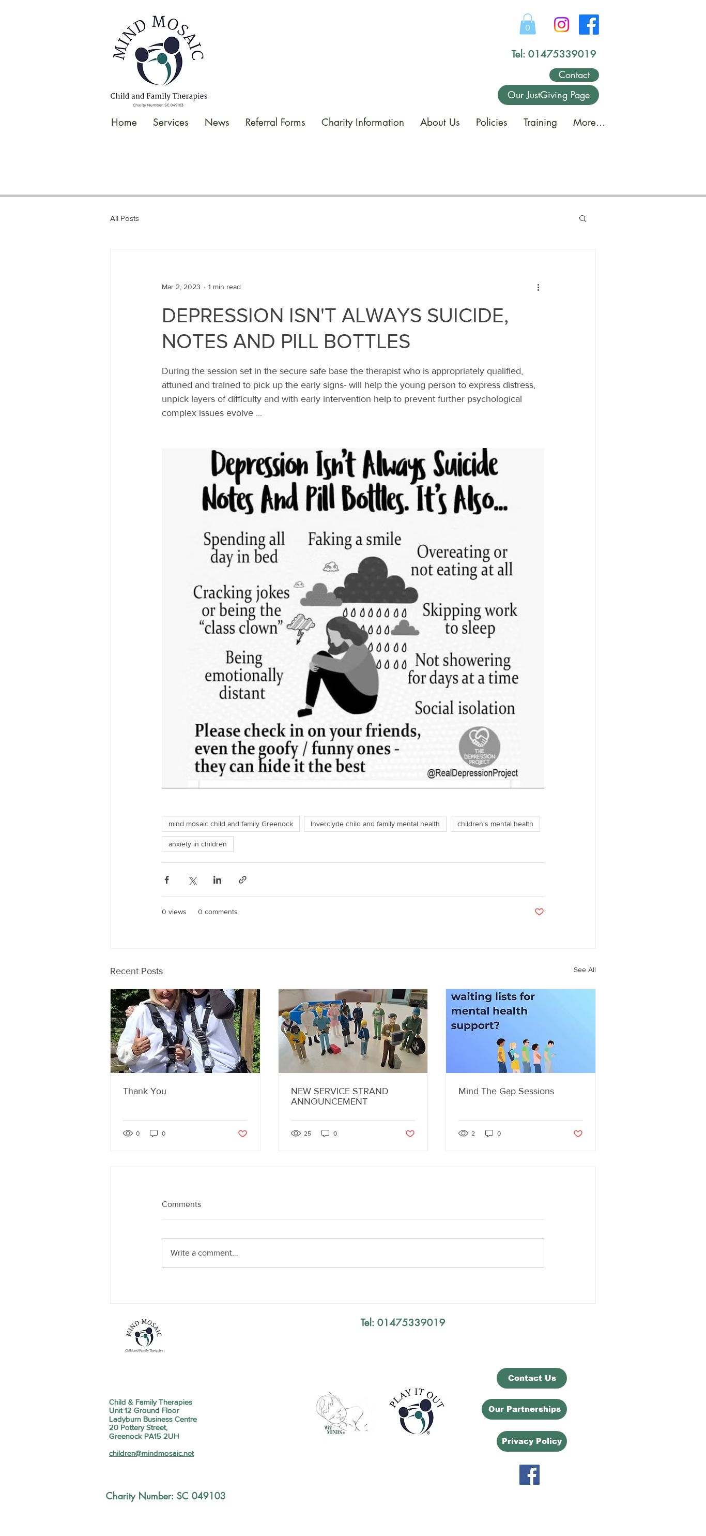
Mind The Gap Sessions (506, 1091)
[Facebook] (589, 24)
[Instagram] (561, 24)
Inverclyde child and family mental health (375, 823)
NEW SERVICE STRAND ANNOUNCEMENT (340, 1096)
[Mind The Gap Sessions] (520, 1031)
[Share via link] (243, 880)
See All (585, 969)
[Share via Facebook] (167, 880)
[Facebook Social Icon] (529, 1475)
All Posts (124, 218)
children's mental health (495, 823)
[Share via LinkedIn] (217, 880)
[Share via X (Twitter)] (192, 880)
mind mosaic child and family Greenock (230, 823)
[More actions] (538, 286)
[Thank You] (185, 1031)
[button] (527, 24)
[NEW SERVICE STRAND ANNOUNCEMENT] (353, 1031)
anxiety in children (197, 844)
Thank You (144, 1091)
